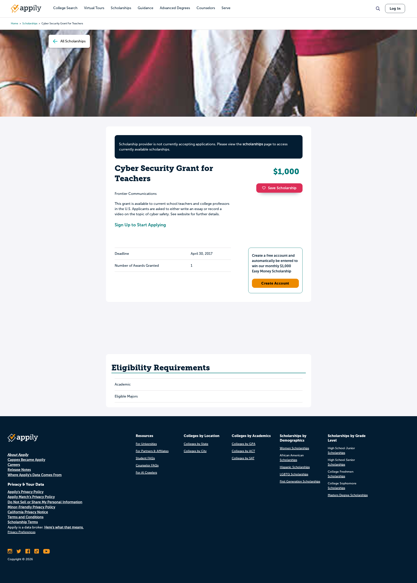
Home (14, 23)
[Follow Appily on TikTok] (36, 551)
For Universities (146, 444)
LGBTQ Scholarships (294, 474)
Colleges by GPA (243, 444)
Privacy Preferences (21, 532)
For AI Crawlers (146, 472)
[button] (265, 188)
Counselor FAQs (147, 465)
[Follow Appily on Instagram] (10, 551)
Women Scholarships (294, 448)
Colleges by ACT (243, 451)
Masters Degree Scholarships (348, 495)
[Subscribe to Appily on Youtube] (46, 551)
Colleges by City (195, 451)
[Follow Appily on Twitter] (19, 551)
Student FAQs (145, 458)
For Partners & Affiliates (152, 451)
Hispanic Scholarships (295, 467)
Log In (395, 8)
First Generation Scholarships (300, 481)
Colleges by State (196, 444)
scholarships (29, 23)
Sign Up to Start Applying (140, 224)
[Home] (26, 8)
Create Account (275, 283)
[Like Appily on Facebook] (27, 551)
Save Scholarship (282, 188)
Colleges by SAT (243, 458)
